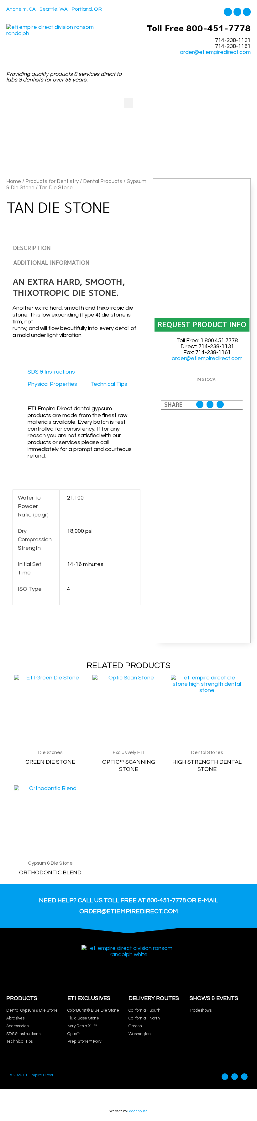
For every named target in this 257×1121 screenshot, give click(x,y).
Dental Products (102, 181)
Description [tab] (32, 248)
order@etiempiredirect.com (215, 52)
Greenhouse (138, 1111)
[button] (128, 103)
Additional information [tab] (51, 263)
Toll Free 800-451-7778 (199, 28)
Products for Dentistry (52, 181)
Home (13, 181)
